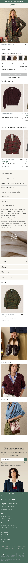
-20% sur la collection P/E (17, 1)
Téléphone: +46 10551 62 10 (8, 525)
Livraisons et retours (6, 521)
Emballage (5, 272)
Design (4, 266)
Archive (3, 541)
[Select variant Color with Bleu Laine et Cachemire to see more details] (9, 58)
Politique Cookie (4, 561)
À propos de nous (5, 537)
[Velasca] (13, 5)
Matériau (4, 201)
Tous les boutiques (5, 535)
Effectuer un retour (5, 523)
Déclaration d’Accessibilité (7, 518)
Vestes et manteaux (16, 493)
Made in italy (6, 277)
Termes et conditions (5, 559)
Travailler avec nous (5, 539)
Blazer (23, 493)
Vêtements (8, 493)
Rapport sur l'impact (5, 516)
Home (2, 493)
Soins (3, 261)
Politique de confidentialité (15, 559)
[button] (2, 5)
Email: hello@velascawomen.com (9, 527)
